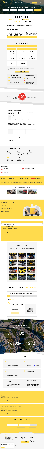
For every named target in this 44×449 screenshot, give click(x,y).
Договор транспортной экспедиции (29, 168)
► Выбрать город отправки (9, 2)
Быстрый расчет (38, 10)
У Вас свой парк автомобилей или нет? (7, 226)
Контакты (16, 445)
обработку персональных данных (21, 427)
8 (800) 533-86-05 (18, 2)
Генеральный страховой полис (8, 171)
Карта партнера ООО (6, 168)
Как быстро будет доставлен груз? (7, 232)
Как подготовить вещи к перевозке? (7, 230)
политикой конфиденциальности (32, 427)
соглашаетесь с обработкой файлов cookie (7, 444)
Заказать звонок (35, 2)
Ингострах (15, 98)
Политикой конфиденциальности (6, 445)
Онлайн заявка (25, 441)
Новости (15, 444)
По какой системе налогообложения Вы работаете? (9, 228)
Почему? (27, 46)
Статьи (15, 443)
